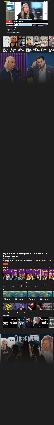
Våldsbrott (18, 32)
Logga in (46, 1)
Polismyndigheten (13, 32)
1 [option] (7, 267)
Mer (35, 1)
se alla (50, 35)
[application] (27, 14)
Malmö (8, 32)
